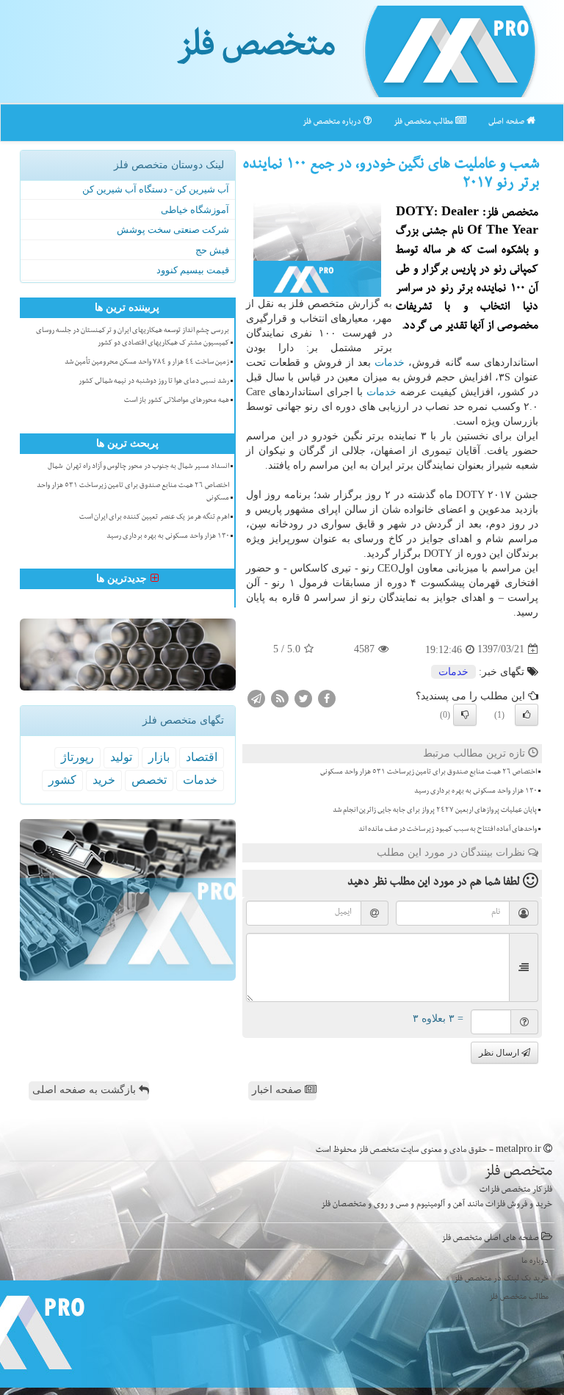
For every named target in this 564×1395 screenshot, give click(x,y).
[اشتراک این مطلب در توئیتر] (303, 697)
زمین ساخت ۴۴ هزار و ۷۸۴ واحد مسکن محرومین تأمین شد (147, 362)
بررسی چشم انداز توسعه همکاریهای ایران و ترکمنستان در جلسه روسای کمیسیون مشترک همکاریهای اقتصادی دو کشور (132, 337)
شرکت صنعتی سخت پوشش (173, 229)
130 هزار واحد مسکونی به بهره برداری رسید (475, 791)
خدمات (390, 362)
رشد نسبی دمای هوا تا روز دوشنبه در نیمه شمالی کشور (154, 382)
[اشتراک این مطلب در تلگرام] (256, 697)
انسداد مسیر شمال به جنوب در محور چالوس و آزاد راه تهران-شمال (138, 467)
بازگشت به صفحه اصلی (85, 1089)
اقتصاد (201, 757)
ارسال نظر (500, 1053)
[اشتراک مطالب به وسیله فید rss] (280, 697)
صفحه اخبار (278, 1089)
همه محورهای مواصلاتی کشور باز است (176, 401)
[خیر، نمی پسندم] (465, 715)
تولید (121, 757)
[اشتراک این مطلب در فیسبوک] (327, 697)
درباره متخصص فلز (333, 122)
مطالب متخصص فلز (424, 122)
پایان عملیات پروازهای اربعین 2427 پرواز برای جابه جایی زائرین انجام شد (435, 811)
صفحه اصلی (507, 122)
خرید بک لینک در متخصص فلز (501, 1279)
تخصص (149, 780)
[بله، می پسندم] (526, 715)
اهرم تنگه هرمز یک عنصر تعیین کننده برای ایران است (154, 517)
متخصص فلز (256, 50)
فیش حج (212, 250)
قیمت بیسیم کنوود (192, 269)
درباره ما (535, 1261)
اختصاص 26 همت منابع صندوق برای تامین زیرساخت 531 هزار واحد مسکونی (428, 772)
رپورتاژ (77, 757)
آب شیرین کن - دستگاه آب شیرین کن (155, 189)
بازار (159, 757)
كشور (62, 780)
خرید (104, 780)
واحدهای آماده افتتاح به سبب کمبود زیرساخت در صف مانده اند (447, 830)
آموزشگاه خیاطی (195, 209)
